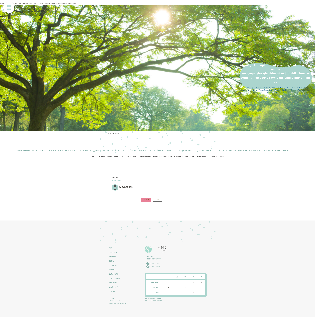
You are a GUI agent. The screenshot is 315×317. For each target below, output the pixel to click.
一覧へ (157, 199)
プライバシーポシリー (115, 301)
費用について (113, 252)
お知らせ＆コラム (114, 287)
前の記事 (146, 199)
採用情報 (112, 269)
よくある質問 (113, 265)
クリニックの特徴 (114, 278)
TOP (110, 248)
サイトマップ (112, 298)
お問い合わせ (113, 282)
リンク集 (112, 291)
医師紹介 (112, 261)
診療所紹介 (112, 256)
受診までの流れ (114, 274)
